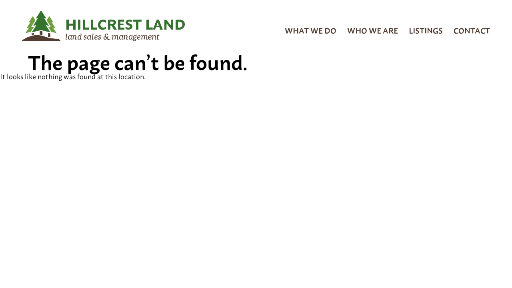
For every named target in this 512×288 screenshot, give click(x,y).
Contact (472, 30)
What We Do (310, 30)
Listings (426, 30)
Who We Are (372, 30)
